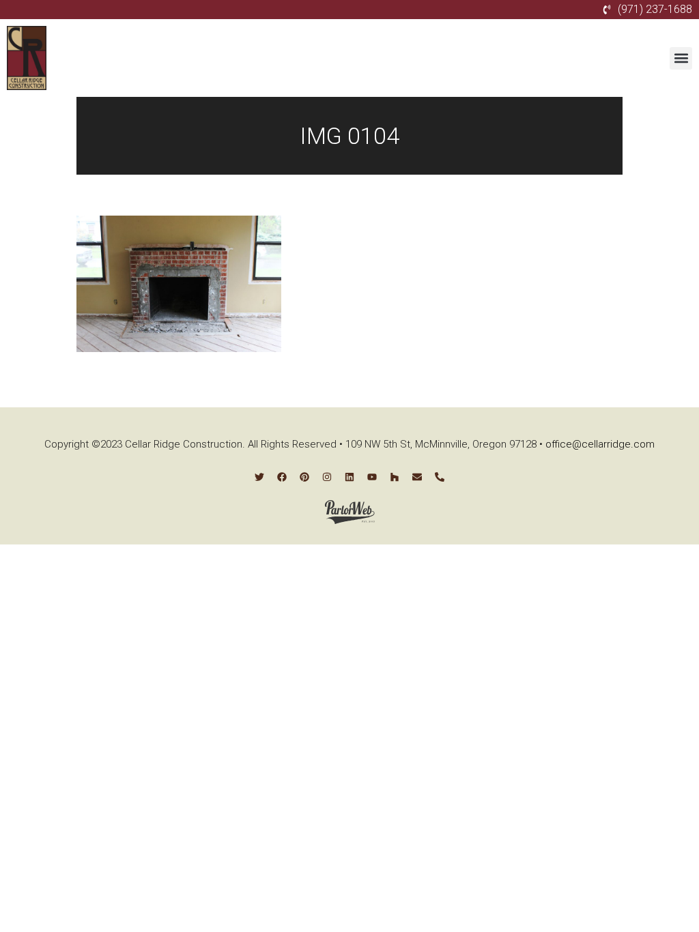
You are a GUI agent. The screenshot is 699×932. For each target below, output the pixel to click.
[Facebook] (281, 476)
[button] (681, 58)
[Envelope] (417, 476)
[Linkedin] (349, 476)
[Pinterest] (304, 476)
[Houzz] (394, 476)
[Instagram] (327, 476)
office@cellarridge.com (600, 444)
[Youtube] (372, 476)
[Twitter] (259, 476)
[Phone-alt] (439, 476)
